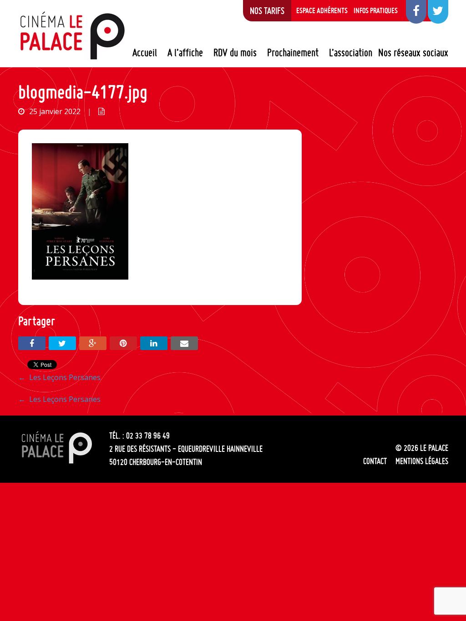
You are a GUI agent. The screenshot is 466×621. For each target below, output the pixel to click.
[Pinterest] (123, 343)
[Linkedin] (153, 343)
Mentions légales (421, 461)
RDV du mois (235, 52)
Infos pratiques (376, 10)
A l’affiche (185, 52)
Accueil (144, 52)
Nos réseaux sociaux (413, 52)
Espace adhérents (322, 10)
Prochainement (293, 52)
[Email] (184, 343)
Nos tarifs (267, 10)
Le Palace (72, 35)
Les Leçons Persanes (59, 377)
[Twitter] (62, 343)
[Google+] (92, 343)
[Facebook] (32, 343)
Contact (375, 461)
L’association (350, 52)
